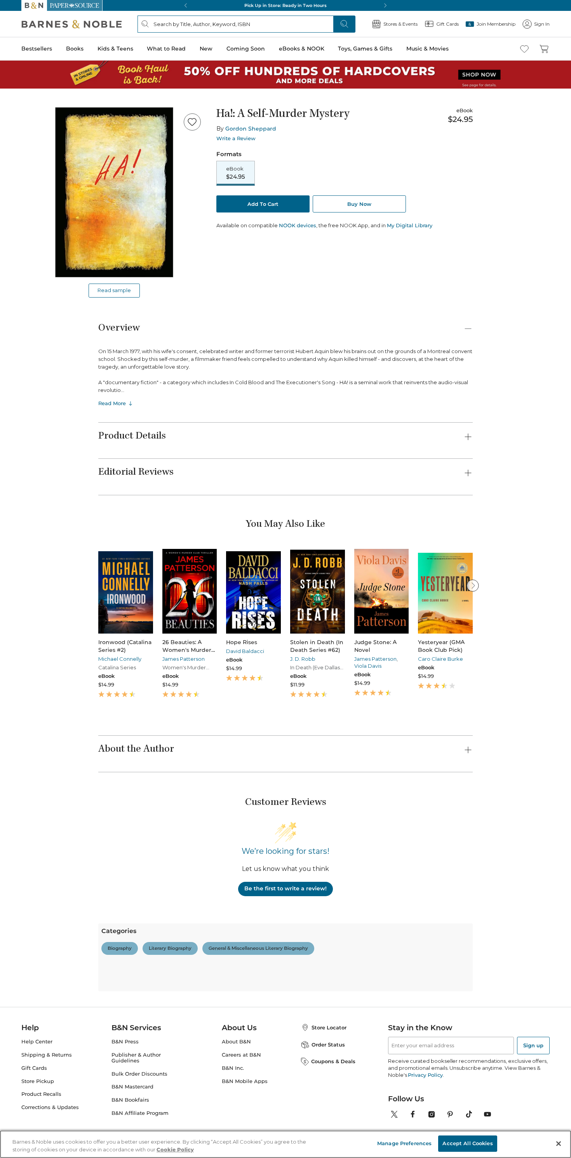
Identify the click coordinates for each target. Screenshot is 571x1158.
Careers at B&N (241, 1055)
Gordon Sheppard (250, 128)
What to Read (166, 48)
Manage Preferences (404, 1143)
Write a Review (236, 138)
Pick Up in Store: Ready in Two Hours (285, 5)
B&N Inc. (233, 1068)
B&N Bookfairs (130, 1100)
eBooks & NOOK (301, 48)
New (206, 48)
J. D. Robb (302, 659)
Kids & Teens (115, 48)
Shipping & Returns (46, 1055)
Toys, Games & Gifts (365, 48)
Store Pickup (37, 1081)
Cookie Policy (175, 1149)
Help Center (36, 1042)
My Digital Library (409, 225)
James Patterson (183, 659)
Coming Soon (245, 48)
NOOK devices (297, 225)
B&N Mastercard (132, 1087)
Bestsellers (36, 48)
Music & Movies (427, 48)
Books (75, 48)
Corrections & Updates (50, 1107)
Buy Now (359, 204)
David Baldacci (245, 651)
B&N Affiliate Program (140, 1113)
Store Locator (329, 1027)
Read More (112, 403)
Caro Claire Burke (440, 659)
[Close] (558, 1143)
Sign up (533, 1045)
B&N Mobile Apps (245, 1081)
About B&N (236, 1042)
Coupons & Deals (333, 1061)
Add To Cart (263, 204)
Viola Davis (367, 666)
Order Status (328, 1044)
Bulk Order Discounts (139, 1074)
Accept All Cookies (467, 1143)
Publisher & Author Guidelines (136, 1058)
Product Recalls (41, 1094)
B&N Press (125, 1042)
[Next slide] (473, 585)
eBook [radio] (235, 172)
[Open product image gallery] (114, 192)
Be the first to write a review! (285, 888)
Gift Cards (34, 1068)
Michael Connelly (119, 659)
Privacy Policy (425, 1075)
